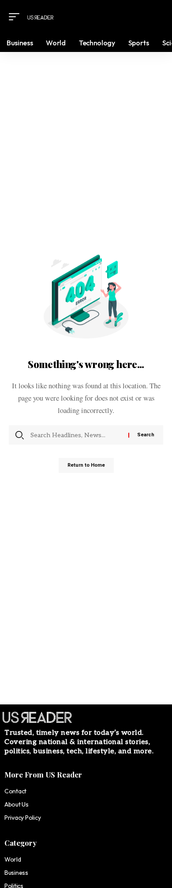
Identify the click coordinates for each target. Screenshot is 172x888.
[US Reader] (40, 16)
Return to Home (86, 465)
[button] (16, 16)
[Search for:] (76, 435)
